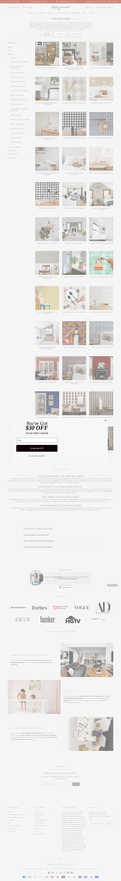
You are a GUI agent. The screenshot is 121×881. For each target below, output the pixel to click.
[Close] (105, 420)
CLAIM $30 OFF (37, 448)
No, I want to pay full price (37, 456)
